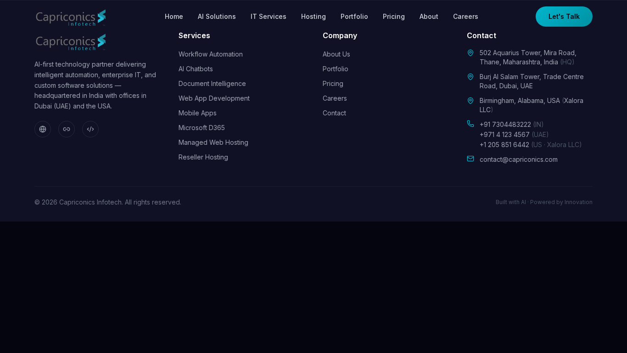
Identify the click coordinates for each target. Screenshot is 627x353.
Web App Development (214, 98)
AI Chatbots (196, 69)
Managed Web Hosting (213, 142)
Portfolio (354, 16)
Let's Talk (564, 16)
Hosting (313, 16)
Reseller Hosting (203, 157)
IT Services (268, 16)
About (429, 16)
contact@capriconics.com (519, 159)
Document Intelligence (212, 83)
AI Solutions (217, 16)
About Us (336, 54)
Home (174, 16)
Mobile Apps (198, 113)
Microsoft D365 (202, 127)
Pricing (394, 16)
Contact (334, 113)
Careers (465, 16)
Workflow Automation (211, 54)
